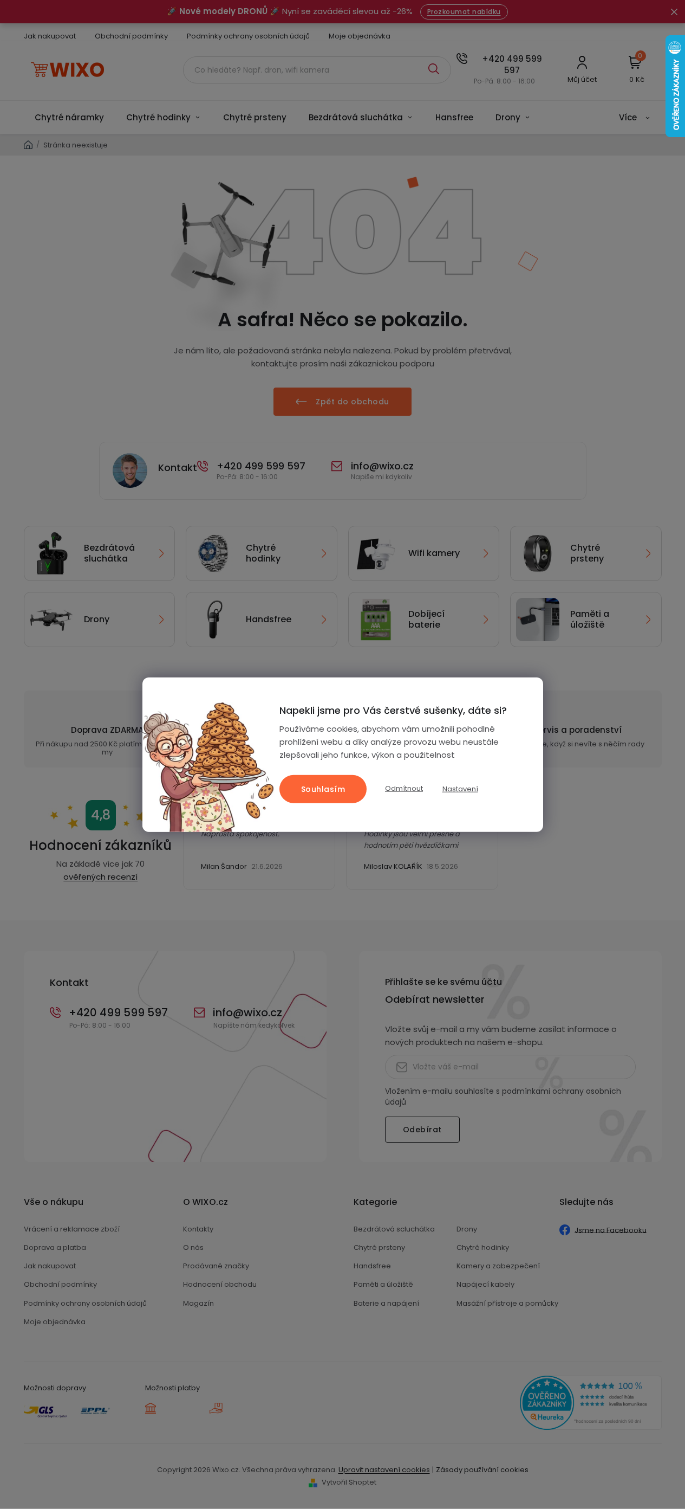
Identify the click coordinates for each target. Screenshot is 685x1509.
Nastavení (460, 789)
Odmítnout (404, 788)
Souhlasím (323, 788)
